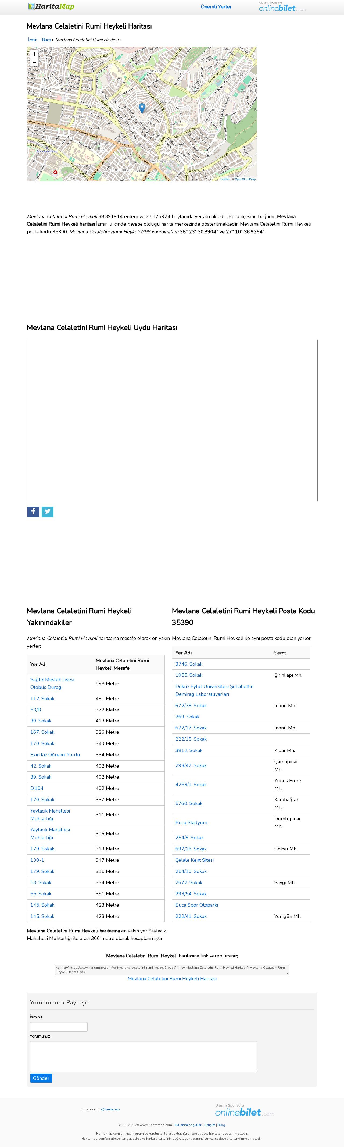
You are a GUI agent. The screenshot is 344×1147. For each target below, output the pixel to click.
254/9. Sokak (189, 837)
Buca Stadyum (191, 822)
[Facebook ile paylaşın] (33, 512)
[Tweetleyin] (47, 512)
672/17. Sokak (191, 728)
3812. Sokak (188, 750)
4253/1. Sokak (191, 784)
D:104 (37, 788)
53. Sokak (40, 882)
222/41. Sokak (191, 916)
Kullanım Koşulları (188, 1125)
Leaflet (225, 179)
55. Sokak (40, 893)
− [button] (34, 62)
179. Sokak (42, 849)
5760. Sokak (188, 803)
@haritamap (110, 1109)
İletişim (210, 1125)
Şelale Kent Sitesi (194, 860)
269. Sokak (187, 717)
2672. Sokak (188, 882)
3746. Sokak (188, 664)
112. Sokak (42, 698)
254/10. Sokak (191, 871)
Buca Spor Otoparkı (196, 905)
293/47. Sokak (191, 765)
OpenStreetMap (245, 179)
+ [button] (34, 54)
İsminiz (36, 1017)
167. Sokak (42, 732)
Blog (221, 1125)
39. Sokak (40, 721)
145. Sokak (42, 905)
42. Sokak (40, 766)
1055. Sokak (188, 675)
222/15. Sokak (191, 739)
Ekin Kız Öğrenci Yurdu (55, 754)
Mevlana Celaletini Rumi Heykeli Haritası (172, 978)
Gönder (41, 1078)
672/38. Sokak (191, 705)
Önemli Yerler (216, 6)
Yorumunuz (40, 1036)
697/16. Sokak (191, 849)
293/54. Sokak (191, 893)
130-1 (37, 860)
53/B (35, 710)
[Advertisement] (288, 127)
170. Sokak (42, 743)
